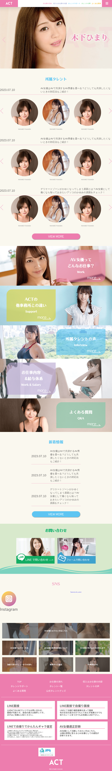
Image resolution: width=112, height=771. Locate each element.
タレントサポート (74, 3)
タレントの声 (86, 3)
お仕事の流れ (47, 3)
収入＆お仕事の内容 (60, 3)
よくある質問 (96, 3)
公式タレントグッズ (56, 690)
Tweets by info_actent (75, 592)
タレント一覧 (56, 686)
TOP (19, 681)
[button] (56, 630)
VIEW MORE (56, 236)
